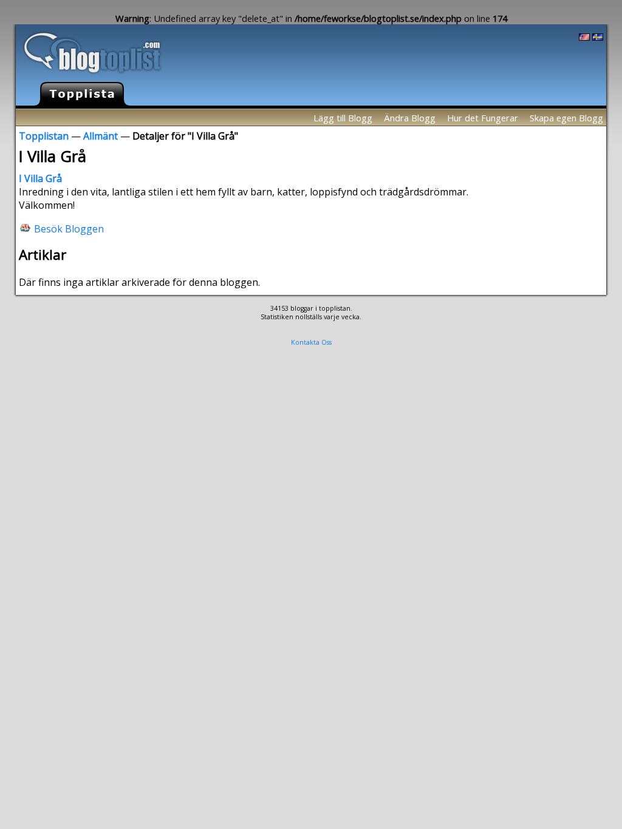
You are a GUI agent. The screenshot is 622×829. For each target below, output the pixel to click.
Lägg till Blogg (342, 118)
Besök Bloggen (69, 228)
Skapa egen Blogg (566, 118)
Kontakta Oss (311, 342)
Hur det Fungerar (482, 118)
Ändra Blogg (410, 118)
